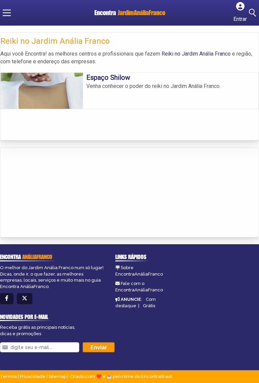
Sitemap (57, 376)
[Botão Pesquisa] (254, 13)
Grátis (149, 305)
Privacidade (33, 376)
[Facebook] (6, 298)
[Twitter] (24, 298)
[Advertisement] (51, 193)
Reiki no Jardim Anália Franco (196, 54)
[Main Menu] (6, 13)
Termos (8, 376)
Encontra (129, 13)
